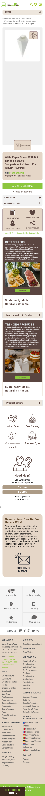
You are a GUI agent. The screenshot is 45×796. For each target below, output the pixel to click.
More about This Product (19, 315)
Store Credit (6, 691)
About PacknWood (29, 661)
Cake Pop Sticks (8, 745)
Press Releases (28, 682)
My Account (6, 679)
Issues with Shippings (31, 706)
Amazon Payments (9, 760)
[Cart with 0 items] (41, 4)
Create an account (22, 191)
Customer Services (30, 697)
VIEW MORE (22, 290)
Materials (26, 685)
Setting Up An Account (31, 712)
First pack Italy (30, 729)
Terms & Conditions (9, 715)
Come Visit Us (28, 652)
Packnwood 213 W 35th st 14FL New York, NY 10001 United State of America (10, 662)
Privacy (4, 718)
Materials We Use (29, 667)
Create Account (8, 676)
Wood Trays (6, 733)
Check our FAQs (23, 499)
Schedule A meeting (30, 703)
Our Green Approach (30, 670)
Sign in (12, 792)
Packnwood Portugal (32, 738)
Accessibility (6, 706)
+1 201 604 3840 (11, 650)
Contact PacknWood (9, 644)
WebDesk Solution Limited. (28, 793)
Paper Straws (7, 727)
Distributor (26, 700)
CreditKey (5, 766)
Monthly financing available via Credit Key (22, 233)
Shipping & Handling (9, 688)
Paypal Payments (8, 763)
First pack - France (32, 732)
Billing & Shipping (8, 757)
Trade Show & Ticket (30, 709)
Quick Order (6, 694)
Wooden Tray (7, 742)
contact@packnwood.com (12, 647)
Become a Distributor (9, 703)
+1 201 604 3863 (11, 653)
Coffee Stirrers (7, 748)
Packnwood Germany (33, 741)
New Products (28, 679)
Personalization (7, 700)
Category (26, 762)
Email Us (22, 492)
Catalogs (26, 673)
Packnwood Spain (31, 735)
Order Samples (28, 664)
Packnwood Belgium (32, 750)
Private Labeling (7, 697)
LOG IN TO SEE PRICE (22, 186)
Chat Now (23, 487)
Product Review (14, 403)
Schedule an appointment (32, 644)
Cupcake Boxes (7, 730)
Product (26, 759)
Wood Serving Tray (8, 739)
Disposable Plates (8, 736)
